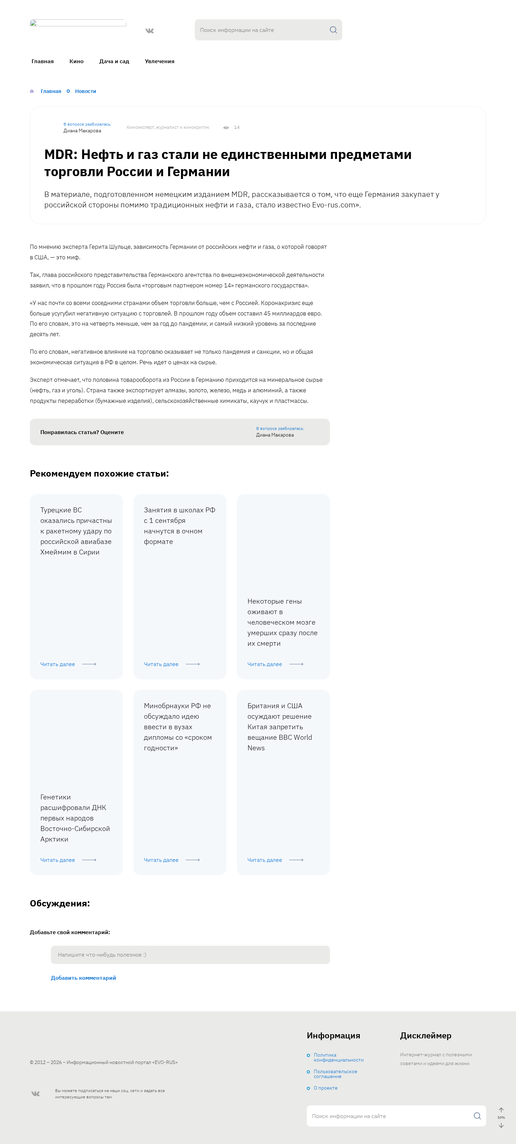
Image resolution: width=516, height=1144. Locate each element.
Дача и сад (114, 61)
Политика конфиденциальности (339, 1057)
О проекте (326, 1088)
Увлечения (159, 61)
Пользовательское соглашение (335, 1073)
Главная (43, 61)
